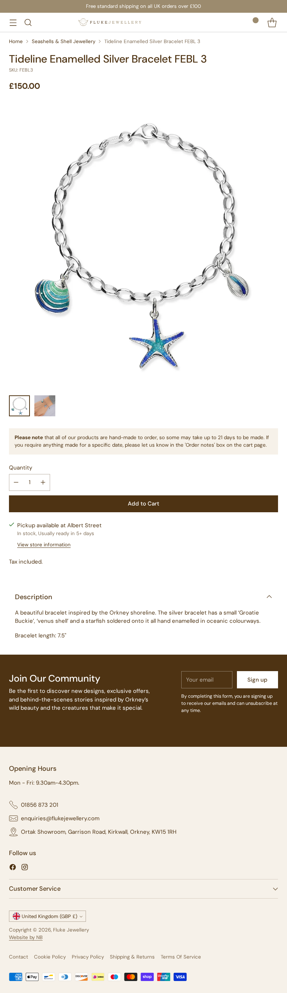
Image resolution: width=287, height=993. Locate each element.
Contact (18, 957)
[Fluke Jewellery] (110, 22)
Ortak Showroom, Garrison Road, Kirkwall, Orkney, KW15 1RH (98, 832)
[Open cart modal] (272, 22)
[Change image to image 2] (44, 405)
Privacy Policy (88, 957)
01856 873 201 (39, 805)
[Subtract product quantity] (16, 482)
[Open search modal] (28, 22)
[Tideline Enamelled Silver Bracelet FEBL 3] (143, 245)
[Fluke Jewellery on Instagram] (24, 868)
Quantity (20, 467)
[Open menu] (13, 22)
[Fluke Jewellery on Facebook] (12, 868)
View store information (44, 544)
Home (16, 41)
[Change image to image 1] (19, 405)
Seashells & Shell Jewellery (63, 41)
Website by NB (26, 937)
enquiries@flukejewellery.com (60, 818)
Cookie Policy (50, 957)
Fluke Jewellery (71, 930)
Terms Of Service (181, 957)
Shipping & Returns (132, 957)
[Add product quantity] (43, 482)
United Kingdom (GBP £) (49, 916)
